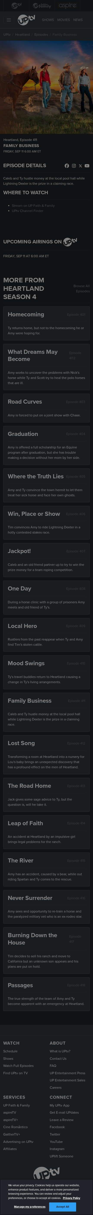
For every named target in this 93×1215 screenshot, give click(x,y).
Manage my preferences (29, 1207)
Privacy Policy (71, 1198)
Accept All (62, 1207)
